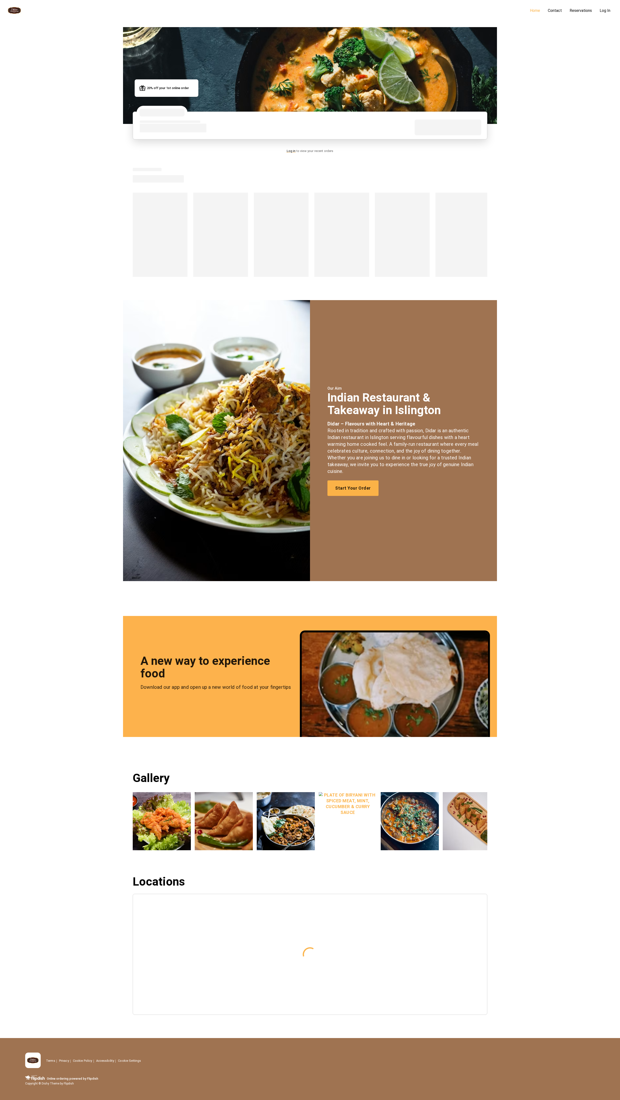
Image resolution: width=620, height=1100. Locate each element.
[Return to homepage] (33, 1061)
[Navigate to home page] (266, 11)
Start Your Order (353, 488)
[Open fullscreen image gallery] (162, 821)
